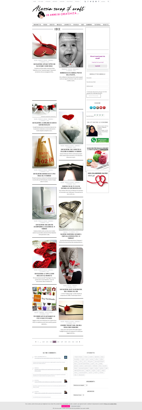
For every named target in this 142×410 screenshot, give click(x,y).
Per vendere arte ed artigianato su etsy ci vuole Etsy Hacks (44, 317)
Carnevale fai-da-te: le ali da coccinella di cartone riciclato (71, 187)
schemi (75, 372)
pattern (96, 368)
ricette (105, 24)
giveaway (76, 365)
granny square (88, 365)
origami (91, 368)
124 (43, 342)
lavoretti (67, 24)
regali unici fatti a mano (79, 370)
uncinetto (37, 24)
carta (87, 359)
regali (106, 368)
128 (58, 342)
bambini (89, 24)
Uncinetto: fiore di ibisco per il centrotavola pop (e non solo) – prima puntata (48, 370)
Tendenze (50, 60)
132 (73, 342)
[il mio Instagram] (97, 109)
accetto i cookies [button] (65, 406)
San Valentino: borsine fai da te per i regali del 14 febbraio (44, 175)
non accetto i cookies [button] (76, 406)
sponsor (90, 372)
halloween (95, 365)
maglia (59, 24)
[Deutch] (98, 116)
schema (103, 370)
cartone (91, 359)
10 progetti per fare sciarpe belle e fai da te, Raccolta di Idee (48, 358)
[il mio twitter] (94, 109)
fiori (96, 363)
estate (92, 363)
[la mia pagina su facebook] (91, 109)
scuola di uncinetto (83, 372)
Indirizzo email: (89, 86)
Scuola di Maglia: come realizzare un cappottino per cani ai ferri (48, 381)
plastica (101, 368)
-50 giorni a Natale (78, 356)
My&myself (64, 69)
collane (101, 359)
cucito (52, 24)
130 (65, 342)
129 (62, 342)
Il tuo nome (88, 77)
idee (82, 24)
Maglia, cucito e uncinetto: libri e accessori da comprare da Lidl (48, 393)
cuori (85, 361)
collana (96, 359)
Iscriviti (97, 66)
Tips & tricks (49, 312)
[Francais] (103, 116)
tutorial (97, 24)
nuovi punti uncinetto (83, 368)
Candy (82, 359)
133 (77, 342)
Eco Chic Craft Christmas (84, 363)
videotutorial (81, 374)
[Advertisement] (98, 13)
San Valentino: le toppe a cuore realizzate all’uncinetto (44, 275)
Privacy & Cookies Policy (110, 403)
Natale (75, 368)
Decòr (35, 60)
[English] (95, 116)
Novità (70, 69)
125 (47, 342)
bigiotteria (97, 356)
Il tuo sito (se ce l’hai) (90, 82)
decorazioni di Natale (99, 361)
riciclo (76, 24)
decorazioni (90, 361)
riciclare (93, 370)
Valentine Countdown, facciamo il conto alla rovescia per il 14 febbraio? (71, 236)
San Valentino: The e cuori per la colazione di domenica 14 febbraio (71, 150)
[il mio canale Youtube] (101, 109)
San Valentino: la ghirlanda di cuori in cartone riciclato (44, 124)
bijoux (102, 356)
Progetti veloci (42, 60)
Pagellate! (76, 69)
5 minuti (85, 356)
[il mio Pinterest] (104, 109)
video (45, 24)
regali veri (88, 370)
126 (51, 342)
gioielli (100, 363)
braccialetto (76, 359)
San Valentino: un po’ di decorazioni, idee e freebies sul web (71, 290)
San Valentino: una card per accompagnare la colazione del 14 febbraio (44, 227)
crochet (75, 361)
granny (81, 365)
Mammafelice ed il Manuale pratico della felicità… (71, 74)
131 (69, 342)
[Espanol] (100, 116)
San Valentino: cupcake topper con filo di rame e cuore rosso (44, 65)
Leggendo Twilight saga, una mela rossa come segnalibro (71, 326)
